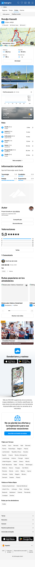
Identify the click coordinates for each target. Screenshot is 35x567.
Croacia (10, 455)
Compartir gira (17, 219)
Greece (21, 461)
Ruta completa (17, 160)
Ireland (15, 461)
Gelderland (12, 492)
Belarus (23, 471)
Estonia (11, 471)
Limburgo (14, 489)
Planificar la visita (16, 14)
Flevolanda (27, 492)
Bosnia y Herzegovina (21, 455)
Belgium (19, 448)
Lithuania (4, 474)
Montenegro (29, 464)
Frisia (20, 489)
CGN (3, 550)
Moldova (4, 468)
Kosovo (11, 468)
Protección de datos (9, 551)
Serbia (11, 474)
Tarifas (17, 250)
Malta (15, 464)
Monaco (24, 474)
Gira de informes (17, 223)
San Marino (25, 468)
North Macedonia (7, 464)
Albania (27, 461)
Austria (4, 445)
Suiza (9, 445)
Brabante (4, 492)
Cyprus (29, 471)
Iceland (27, 458)
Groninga (26, 489)
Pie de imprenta (31, 551)
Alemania (15, 445)
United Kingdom (6, 461)
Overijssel (4, 495)
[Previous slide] (3, 310)
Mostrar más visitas (17, 316)
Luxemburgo (5, 458)
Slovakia (25, 452)
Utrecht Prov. (6, 489)
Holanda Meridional (22, 486)
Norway (21, 464)
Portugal (20, 458)
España (4, 455)
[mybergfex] (29, 3)
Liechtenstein (6, 452)
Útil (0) (3, 271)
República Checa (16, 452)
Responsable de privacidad (20, 550)
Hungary (17, 468)
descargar (17, 61)
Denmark (4, 477)
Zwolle (4, 504)
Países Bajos (11, 448)
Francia (4, 448)
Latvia (17, 471)
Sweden (11, 477)
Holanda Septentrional (8, 486)
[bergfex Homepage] (6, 3)
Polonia (26, 448)
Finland (18, 477)
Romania (4, 471)
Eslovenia (27, 445)
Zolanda (20, 492)
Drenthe (12, 495)
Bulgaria (17, 474)
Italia (21, 445)
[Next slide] (32, 310)
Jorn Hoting (16, 211)
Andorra (13, 458)
